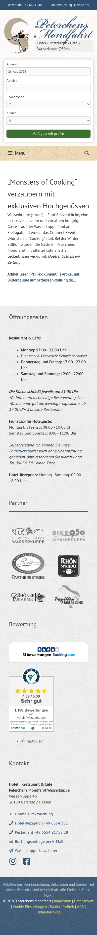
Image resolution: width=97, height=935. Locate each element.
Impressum (62, 901)
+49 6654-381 (33, 5)
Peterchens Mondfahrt (63, 30)
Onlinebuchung (49, 912)
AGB (80, 906)
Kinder (11, 113)
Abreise (11, 80)
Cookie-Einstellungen (30, 906)
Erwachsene (15, 97)
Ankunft (12, 64)
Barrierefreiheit (62, 906)
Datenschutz (84, 901)
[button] (48, 652)
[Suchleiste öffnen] (87, 153)
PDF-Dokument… (45, 274)
